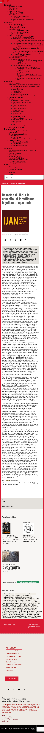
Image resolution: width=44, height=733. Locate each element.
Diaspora (28, 600)
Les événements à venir (13, 656)
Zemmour (26, 617)
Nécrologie (12, 610)
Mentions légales (11, 667)
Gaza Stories (36, 602)
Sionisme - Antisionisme (16, 614)
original (8, 480)
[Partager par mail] (21, 240)
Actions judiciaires (8, 594)
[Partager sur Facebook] (10, 240)
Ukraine (30, 616)
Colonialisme (6, 599)
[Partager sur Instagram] (16, 240)
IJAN (3, 234)
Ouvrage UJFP (22, 610)
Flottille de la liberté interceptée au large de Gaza (34, 626)
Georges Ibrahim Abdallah (10, 603)
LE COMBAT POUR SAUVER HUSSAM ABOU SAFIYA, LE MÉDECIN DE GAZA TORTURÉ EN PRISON (11, 568)
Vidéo (20, 617)
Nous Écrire (5, 721)
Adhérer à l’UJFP (11, 648)
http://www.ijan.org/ (7, 506)
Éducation (34, 617)
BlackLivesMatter (8, 597)
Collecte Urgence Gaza (13, 653)
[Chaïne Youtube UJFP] (19, 690)
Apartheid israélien (8, 595)
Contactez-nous (11, 662)
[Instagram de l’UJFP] (24, 690)
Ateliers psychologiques (23, 595)
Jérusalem (27, 605)
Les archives (12, 678)
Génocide (23, 603)
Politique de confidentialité (14, 665)
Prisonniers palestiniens (10, 611)
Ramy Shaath (13, 613)
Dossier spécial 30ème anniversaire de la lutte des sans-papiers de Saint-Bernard (11, 539)
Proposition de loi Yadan (26, 611)
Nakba (27, 608)
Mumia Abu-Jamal (17, 608)
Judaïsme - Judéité (16, 605)
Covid (22, 600)
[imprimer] (26, 240)
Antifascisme (32, 594)
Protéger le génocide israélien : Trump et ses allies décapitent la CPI (31, 538)
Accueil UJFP (5, 183)
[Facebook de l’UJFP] (8, 690)
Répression (30, 613)
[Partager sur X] (5, 240)
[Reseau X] (14, 690)
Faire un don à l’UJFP (12, 651)
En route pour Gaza (9, 624)
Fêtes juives (26, 602)
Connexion (9, 670)
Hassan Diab (32, 603)
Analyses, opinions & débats (17, 183)
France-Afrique (15, 602)
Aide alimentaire (21, 594)
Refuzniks (22, 613)
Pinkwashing (32, 610)
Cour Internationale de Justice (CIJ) (23, 599)
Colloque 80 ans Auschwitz (23, 597)
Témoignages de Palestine (18, 616)
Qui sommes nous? (12, 659)
